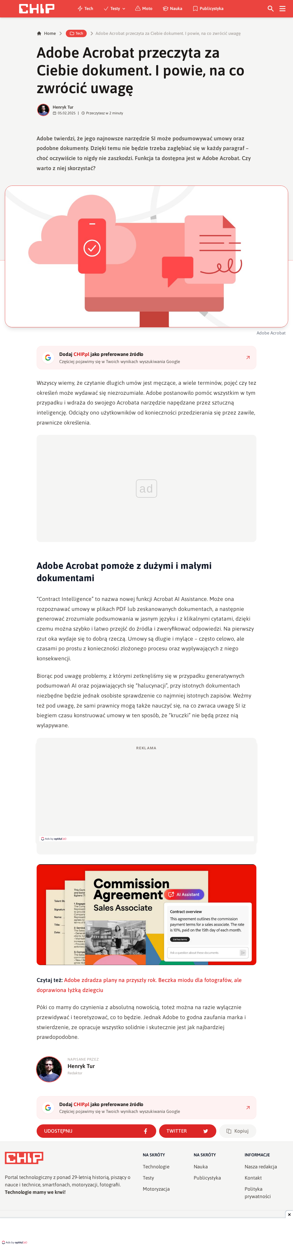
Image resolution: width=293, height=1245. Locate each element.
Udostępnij (58, 1131)
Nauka (176, 8)
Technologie (156, 1167)
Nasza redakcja (261, 1167)
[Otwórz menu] (282, 8)
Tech (88, 8)
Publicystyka (211, 8)
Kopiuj (241, 1131)
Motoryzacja (156, 1189)
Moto (147, 8)
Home (50, 33)
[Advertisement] (146, 793)
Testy (115, 8)
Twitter (177, 1131)
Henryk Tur (63, 107)
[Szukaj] (271, 9)
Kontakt (253, 1178)
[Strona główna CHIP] (36, 9)
